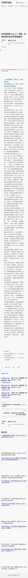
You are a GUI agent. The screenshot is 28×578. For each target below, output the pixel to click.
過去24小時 (4, 6)
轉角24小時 (12, 40)
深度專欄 (10, 6)
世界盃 (18, 367)
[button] (17, 2)
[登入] (23, 2)
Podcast (16, 6)
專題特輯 (22, 6)
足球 (14, 367)
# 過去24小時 (4, 373)
